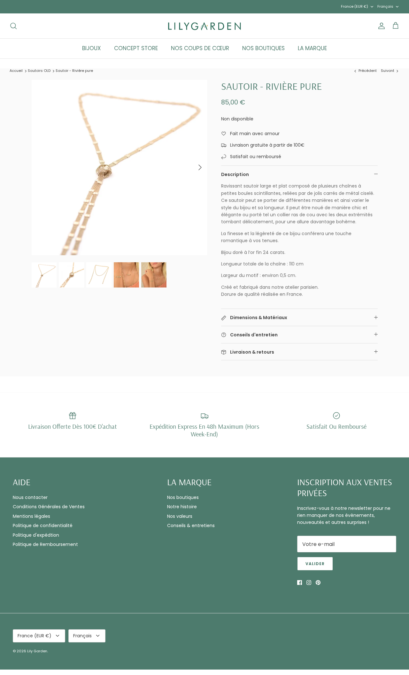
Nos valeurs (179, 516)
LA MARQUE (312, 48)
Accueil (16, 70)
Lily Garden (37, 651)
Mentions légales (31, 516)
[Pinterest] (318, 582)
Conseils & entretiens (191, 525)
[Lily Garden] (205, 26)
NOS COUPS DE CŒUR (200, 48)
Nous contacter (30, 497)
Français (385, 6)
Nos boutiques (183, 497)
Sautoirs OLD (39, 70)
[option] (119, 167)
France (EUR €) (354, 6)
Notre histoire (182, 506)
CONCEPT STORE (136, 48)
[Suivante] (200, 167)
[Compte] (380, 26)
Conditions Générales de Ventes (49, 506)
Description (235, 174)
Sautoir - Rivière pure (74, 70)
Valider (315, 563)
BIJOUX (91, 48)
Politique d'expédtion (36, 535)
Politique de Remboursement (45, 544)
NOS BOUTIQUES (263, 48)
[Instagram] (308, 582)
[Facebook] (299, 582)
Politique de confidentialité (43, 525)
